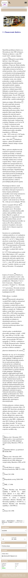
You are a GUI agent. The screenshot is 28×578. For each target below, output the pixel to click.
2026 (15, 539)
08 (12, 539)
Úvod (3, 520)
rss (24, 574)
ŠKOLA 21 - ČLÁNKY (7, 522)
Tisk (8, 575)
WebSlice (4, 575)
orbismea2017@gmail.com (10, 556)
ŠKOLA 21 (19, 520)
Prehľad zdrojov (6, 546)
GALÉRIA (4, 530)
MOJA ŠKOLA (10, 520)
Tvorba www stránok (17, 574)
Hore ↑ (24, 575)
